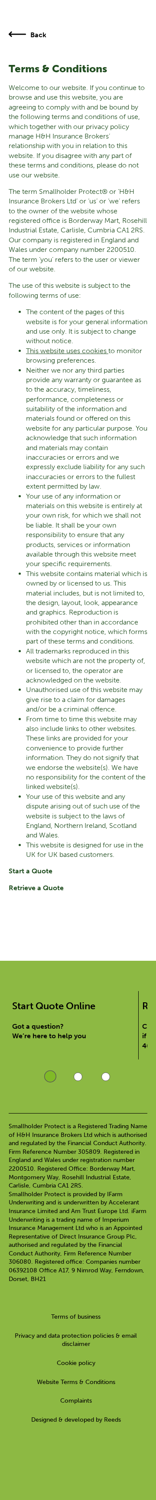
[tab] (50, 1077)
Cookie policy (76, 1363)
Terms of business (76, 1316)
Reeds (112, 1419)
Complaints (76, 1400)
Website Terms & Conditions (76, 1382)
